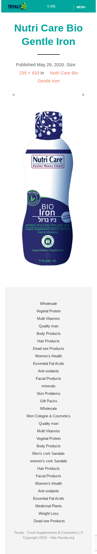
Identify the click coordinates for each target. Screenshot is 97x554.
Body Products (49, 333)
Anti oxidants (48, 371)
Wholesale (48, 303)
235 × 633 (29, 72)
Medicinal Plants (48, 506)
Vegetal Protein (48, 311)
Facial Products (48, 378)
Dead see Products (48, 348)
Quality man (48, 326)
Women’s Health (48, 356)
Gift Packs (48, 401)
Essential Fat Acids (48, 363)
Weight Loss (49, 513)
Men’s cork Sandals (48, 453)
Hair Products (48, 341)
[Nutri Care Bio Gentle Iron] (48, 187)
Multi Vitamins (48, 318)
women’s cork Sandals (48, 461)
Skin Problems (48, 393)
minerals (48, 386)
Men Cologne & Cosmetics (48, 416)
